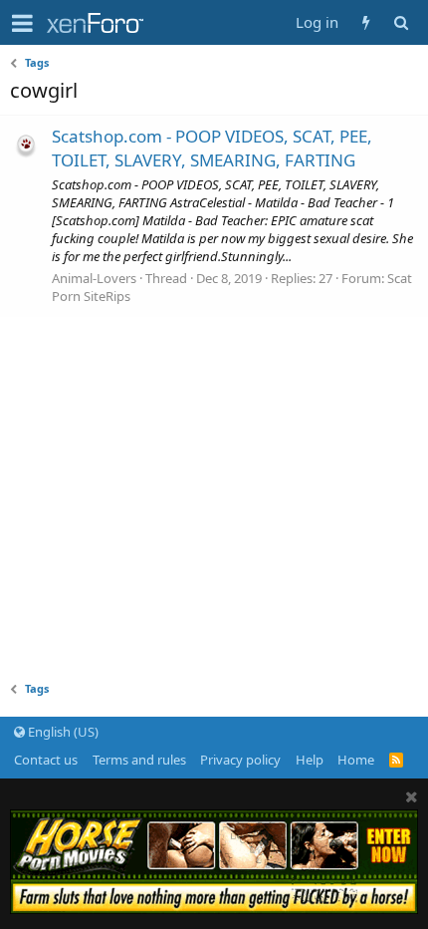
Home (355, 760)
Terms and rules (139, 760)
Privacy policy (240, 760)
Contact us (46, 760)
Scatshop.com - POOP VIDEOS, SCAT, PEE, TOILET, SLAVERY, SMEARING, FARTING (212, 148)
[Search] (400, 22)
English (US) (62, 732)
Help (309, 760)
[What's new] (365, 22)
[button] (22, 23)
